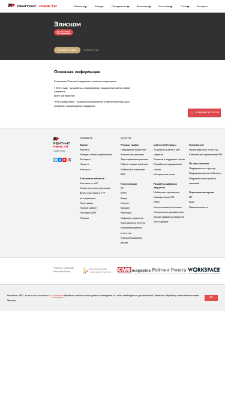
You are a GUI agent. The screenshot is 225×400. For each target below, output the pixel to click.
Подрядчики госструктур (202, 168)
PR (122, 188)
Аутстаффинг (161, 222)
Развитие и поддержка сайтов (169, 159)
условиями (57, 295)
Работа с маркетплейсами (134, 164)
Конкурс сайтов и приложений (96, 155)
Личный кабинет (88, 208)
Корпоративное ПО (164, 197)
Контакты (91, 50)
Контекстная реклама (132, 155)
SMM (124, 193)
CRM (157, 202)
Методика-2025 (88, 213)
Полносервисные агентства (203, 150)
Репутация (126, 213)
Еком (191, 202)
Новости (84, 164)
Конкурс (99, 6)
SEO (123, 174)
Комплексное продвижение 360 (205, 155)
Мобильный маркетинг (133, 170)
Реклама (84, 218)
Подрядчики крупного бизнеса (205, 173)
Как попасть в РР (89, 183)
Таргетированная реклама (134, 159)
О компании (67, 50)
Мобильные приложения (166, 192)
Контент (125, 203)
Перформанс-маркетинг (133, 150)
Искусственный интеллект (168, 207)
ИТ (190, 197)
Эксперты (202, 6)
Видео (124, 198)
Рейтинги (84, 150)
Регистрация (86, 203)
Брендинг (125, 208)
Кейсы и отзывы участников (95, 188)
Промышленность (198, 207)
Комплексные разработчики (169, 212)
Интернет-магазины (164, 174)
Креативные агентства (133, 223)
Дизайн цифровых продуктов (169, 217)
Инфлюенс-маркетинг (132, 218)
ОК (211, 297)
